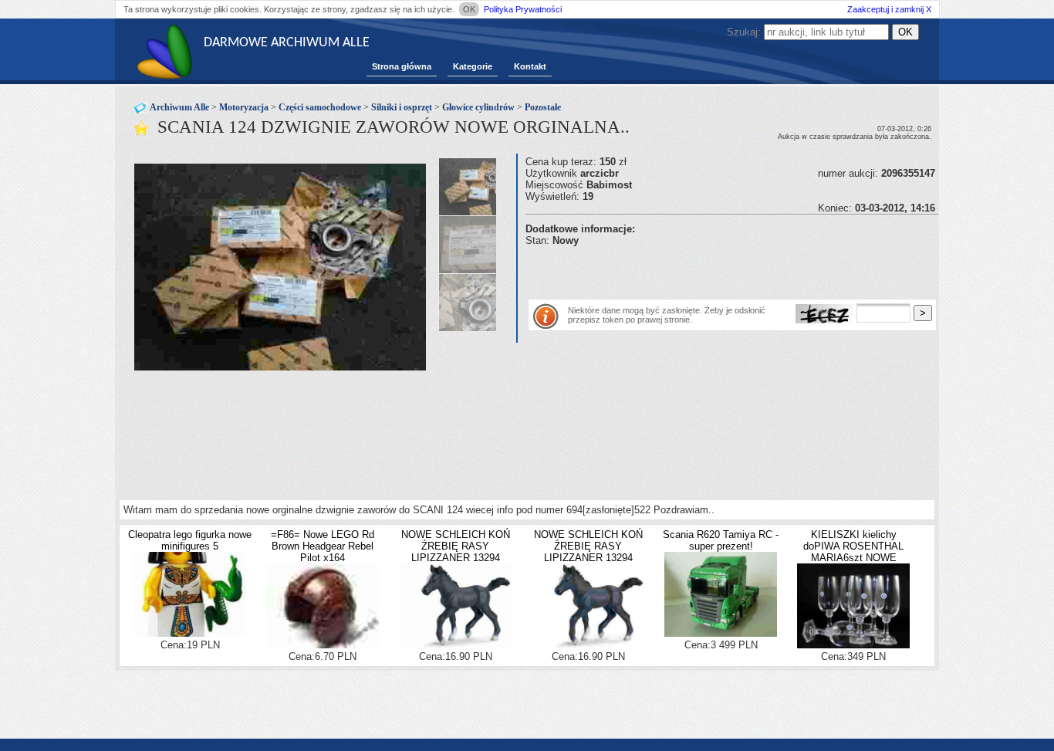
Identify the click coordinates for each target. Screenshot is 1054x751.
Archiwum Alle (179, 107)
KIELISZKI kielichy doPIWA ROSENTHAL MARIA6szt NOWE (853, 546)
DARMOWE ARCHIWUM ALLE (287, 43)
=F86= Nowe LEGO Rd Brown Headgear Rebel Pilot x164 (322, 546)
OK (469, 9)
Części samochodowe (320, 107)
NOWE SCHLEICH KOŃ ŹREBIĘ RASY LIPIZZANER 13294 (455, 546)
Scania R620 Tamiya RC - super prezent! (721, 540)
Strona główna (401, 66)
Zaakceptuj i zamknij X (889, 9)
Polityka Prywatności (523, 9)
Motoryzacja (244, 107)
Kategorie (472, 66)
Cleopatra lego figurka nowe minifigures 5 (190, 540)
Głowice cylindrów (478, 107)
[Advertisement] (706, 269)
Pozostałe (543, 107)
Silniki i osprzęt (401, 107)
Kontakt (530, 66)
